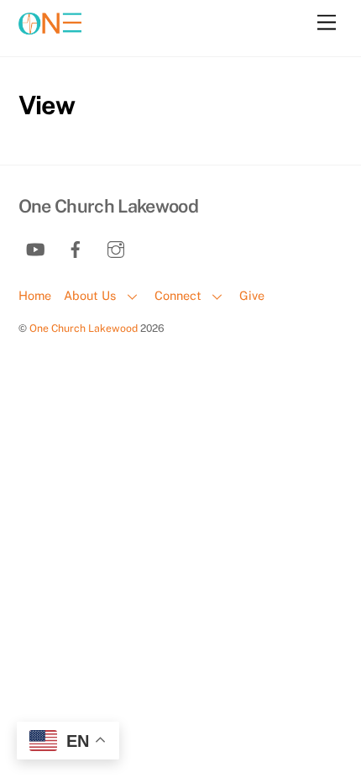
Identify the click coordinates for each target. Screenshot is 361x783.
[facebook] (75, 247)
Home (34, 295)
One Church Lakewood (83, 328)
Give (251, 295)
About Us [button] (90, 295)
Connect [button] (177, 295)
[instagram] (116, 247)
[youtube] (35, 247)
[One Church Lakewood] (49, 36)
